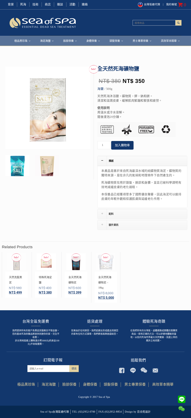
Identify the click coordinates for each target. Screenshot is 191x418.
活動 (72, 4)
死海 (23, 4)
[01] (47, 167)
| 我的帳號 (170, 4)
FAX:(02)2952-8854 (110, 411)
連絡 (85, 4)
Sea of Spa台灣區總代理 (54, 411)
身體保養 (90, 384)
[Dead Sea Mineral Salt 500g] (47, 109)
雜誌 (60, 4)
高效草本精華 (162, 384)
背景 (11, 4)
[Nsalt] (17, 167)
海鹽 (100, 88)
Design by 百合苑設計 (138, 411)
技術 (35, 4)
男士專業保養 (135, 384)
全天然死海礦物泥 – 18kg (104, 282)
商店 (48, 4)
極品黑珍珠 (26, 384)
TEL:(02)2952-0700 (83, 411)
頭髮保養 (111, 384)
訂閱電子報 (53, 360)
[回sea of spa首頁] (53, 22)
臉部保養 (69, 384)
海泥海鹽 (49, 384)
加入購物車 (122, 145)
